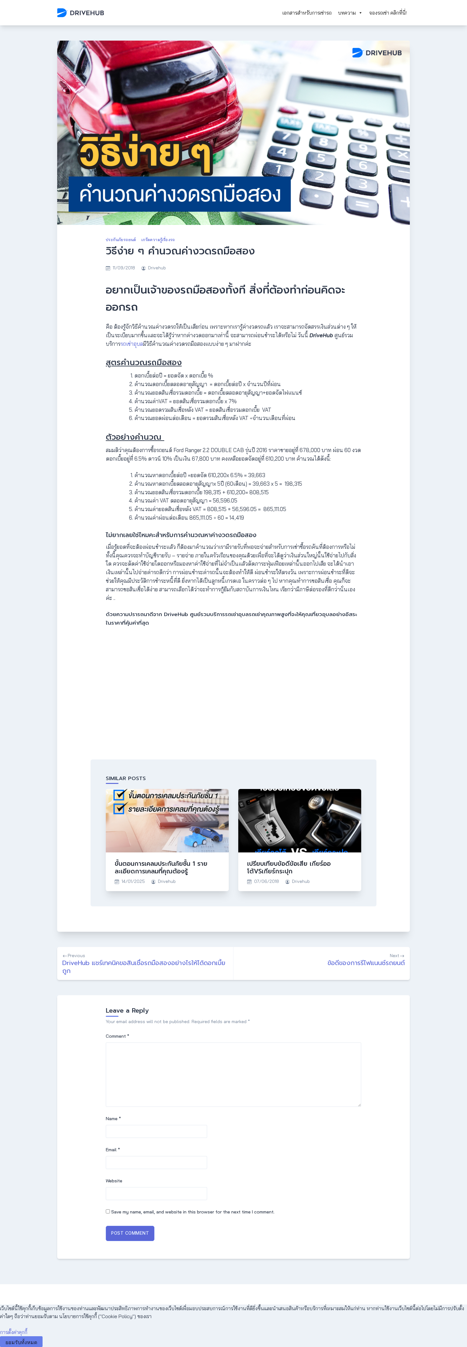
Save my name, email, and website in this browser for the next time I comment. (192, 1212)
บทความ (347, 13)
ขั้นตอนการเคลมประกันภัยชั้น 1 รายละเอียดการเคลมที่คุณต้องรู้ (161, 867)
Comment (117, 1036)
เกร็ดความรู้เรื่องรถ (158, 239)
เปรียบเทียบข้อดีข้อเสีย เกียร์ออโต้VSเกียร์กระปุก (289, 867)
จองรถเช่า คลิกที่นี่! (388, 13)
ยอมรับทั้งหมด (21, 1342)
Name (113, 1118)
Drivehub (157, 267)
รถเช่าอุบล (131, 343)
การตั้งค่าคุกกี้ (13, 1332)
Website (114, 1181)
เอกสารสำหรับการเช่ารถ (307, 13)
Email (113, 1150)
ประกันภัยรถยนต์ (121, 239)
